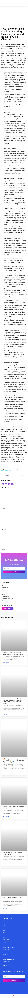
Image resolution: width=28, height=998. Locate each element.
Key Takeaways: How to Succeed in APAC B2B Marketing (12, 853)
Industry (4, 932)
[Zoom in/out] (2, 995)
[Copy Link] (9, 484)
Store (4, 937)
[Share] (11, 995)
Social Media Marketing (7, 605)
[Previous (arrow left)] (2, 997)
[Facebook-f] (6, 968)
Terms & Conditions (7, 939)
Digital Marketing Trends (7, 598)
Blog (4, 934)
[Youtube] (13, 968)
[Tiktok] (11, 968)
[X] (12, 484)
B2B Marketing (5, 587)
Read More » (6, 662)
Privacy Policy (6, 941)
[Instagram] (8, 968)
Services (4, 529)
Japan (3, 592)
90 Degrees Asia (7, 918)
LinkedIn (4, 603)
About (4, 920)
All (2, 585)
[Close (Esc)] (16, 995)
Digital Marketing (6, 596)
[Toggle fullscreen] (7, 995)
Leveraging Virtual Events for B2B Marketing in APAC (12, 898)
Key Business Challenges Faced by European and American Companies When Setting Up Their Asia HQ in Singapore (12, 701)
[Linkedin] (3, 484)
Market (3, 508)
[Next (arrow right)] (7, 997)
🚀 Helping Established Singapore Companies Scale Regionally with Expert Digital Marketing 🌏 (13, 760)
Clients (3, 549)
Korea (3, 594)
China (3, 589)
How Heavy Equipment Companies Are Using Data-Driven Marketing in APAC (13, 653)
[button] (22, 3)
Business (4, 600)
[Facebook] (6, 484)
